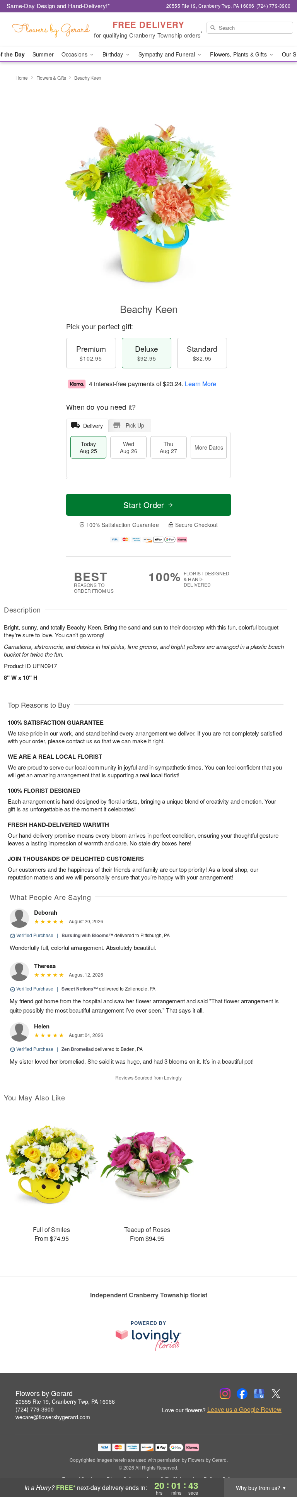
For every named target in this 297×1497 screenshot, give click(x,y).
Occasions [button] (75, 54)
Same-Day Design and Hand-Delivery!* (58, 6)
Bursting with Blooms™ (87, 935)
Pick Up (135, 425)
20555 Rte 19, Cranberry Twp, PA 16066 (65, 1401)
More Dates (209, 447)
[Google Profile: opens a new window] (259, 1393)
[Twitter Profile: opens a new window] (276, 1393)
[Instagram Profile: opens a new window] (225, 1393)
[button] (276, 1464)
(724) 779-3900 (34, 1409)
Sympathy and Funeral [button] (167, 54)
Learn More (200, 383)
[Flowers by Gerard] (51, 29)
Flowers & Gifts (51, 77)
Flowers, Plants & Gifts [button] (239, 54)
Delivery (93, 425)
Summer (43, 54)
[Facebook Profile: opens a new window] (242, 1393)
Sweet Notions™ (79, 988)
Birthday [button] (113, 54)
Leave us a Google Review (244, 1409)
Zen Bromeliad (77, 1048)
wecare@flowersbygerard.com (52, 1417)
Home (21, 77)
